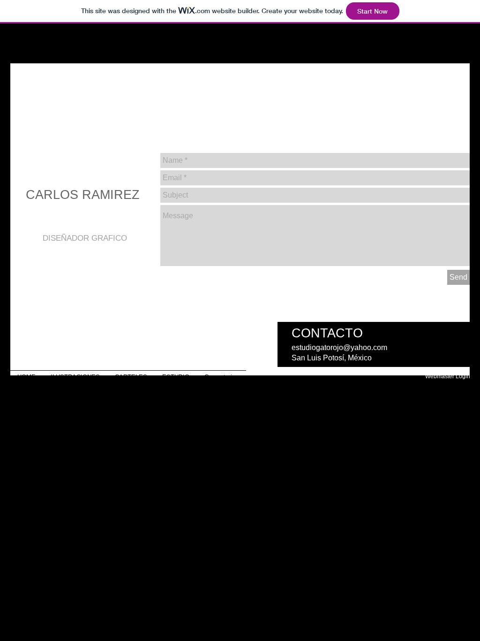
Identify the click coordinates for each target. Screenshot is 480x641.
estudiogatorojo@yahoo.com (339, 347)
